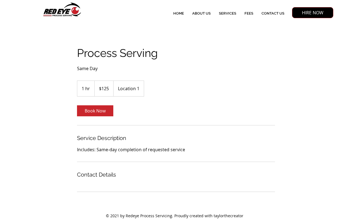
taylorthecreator (228, 215)
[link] (95, 110)
